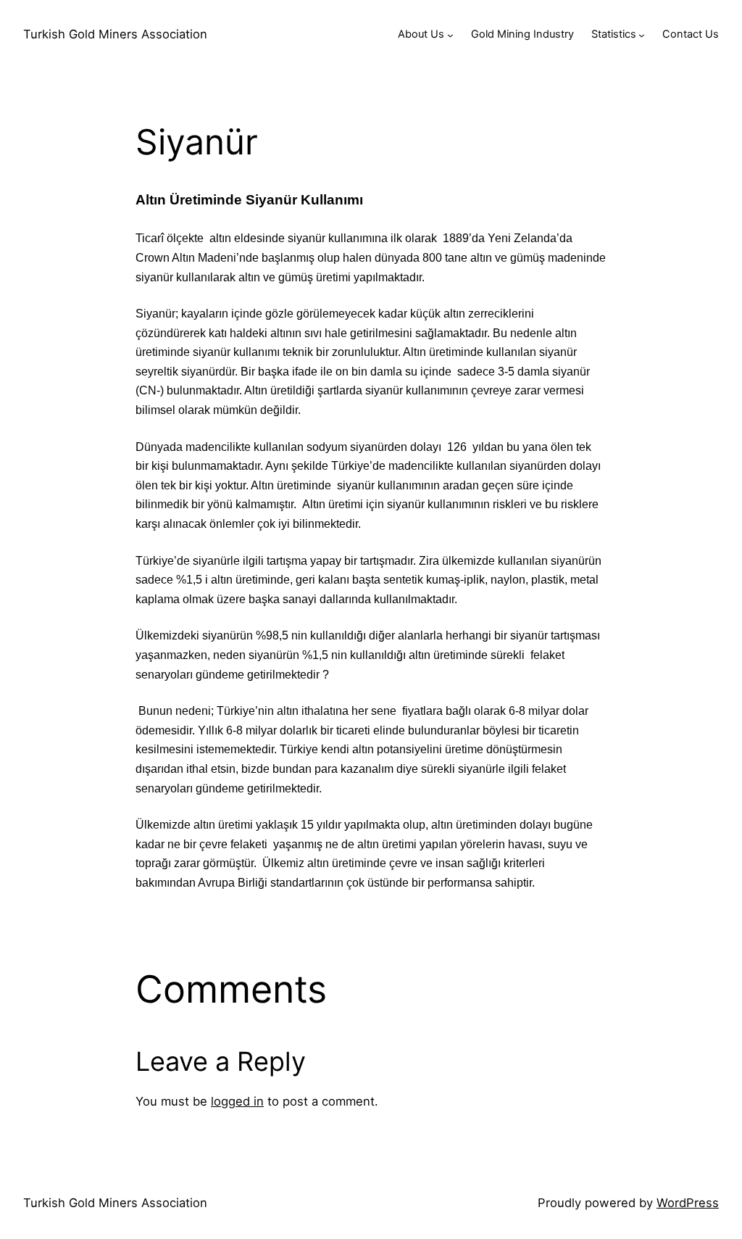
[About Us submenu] (450, 34)
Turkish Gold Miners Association (115, 34)
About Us (421, 34)
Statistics (613, 34)
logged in (237, 1101)
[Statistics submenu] (641, 34)
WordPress (687, 1203)
